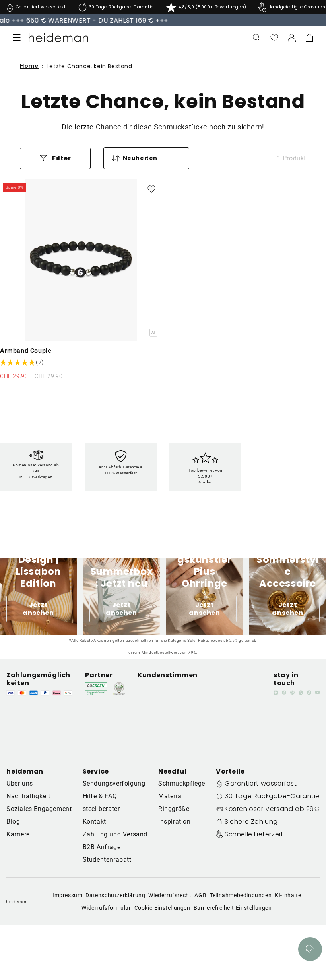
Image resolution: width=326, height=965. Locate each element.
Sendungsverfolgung (114, 783)
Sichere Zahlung (251, 821)
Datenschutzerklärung (115, 895)
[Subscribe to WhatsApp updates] (301, 692)
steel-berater (101, 809)
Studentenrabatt (107, 859)
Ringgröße (173, 809)
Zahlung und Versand (115, 834)
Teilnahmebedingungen (241, 895)
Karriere (18, 834)
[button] (16, 37)
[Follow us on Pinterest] (292, 692)
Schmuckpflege (181, 783)
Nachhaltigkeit (28, 796)
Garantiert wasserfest (261, 783)
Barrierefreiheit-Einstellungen (233, 908)
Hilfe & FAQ (100, 796)
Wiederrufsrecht (169, 895)
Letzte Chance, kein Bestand (89, 66)
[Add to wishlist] (151, 189)
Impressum (67, 895)
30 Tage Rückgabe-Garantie (272, 796)
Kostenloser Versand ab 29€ (272, 808)
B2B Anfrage (102, 847)
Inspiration (174, 821)
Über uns (19, 783)
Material (170, 796)
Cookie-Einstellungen (162, 908)
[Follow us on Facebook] (284, 692)
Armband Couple (25, 350)
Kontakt (94, 821)
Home (29, 66)
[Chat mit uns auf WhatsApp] (310, 949)
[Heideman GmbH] (58, 37)
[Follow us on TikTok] (309, 692)
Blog (13, 821)
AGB (200, 895)
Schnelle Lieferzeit (254, 834)
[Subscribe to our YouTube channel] (317, 692)
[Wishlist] (274, 37)
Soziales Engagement (39, 809)
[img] (22, 363)
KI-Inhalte (288, 895)
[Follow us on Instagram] (276, 692)
